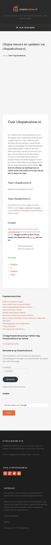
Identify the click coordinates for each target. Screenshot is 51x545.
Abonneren (10, 379)
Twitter (21, 208)
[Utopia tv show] (25, 12)
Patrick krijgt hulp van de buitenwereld (16, 323)
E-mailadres (7, 367)
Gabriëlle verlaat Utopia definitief (14, 313)
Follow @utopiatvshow (11, 344)
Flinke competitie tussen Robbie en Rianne (17, 307)
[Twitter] (14, 473)
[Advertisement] (25, 85)
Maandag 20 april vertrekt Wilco (14, 329)
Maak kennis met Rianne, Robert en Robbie (18, 315)
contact (32, 237)
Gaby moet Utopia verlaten (12, 310)
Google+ (37, 208)
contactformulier (14, 232)
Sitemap (7, 522)
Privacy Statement (9, 326)
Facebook (28, 208)
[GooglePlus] (10, 473)
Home (5, 55)
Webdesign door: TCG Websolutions (16, 528)
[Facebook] (5, 473)
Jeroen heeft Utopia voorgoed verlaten (16, 304)
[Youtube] (19, 473)
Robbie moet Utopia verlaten (13, 302)
